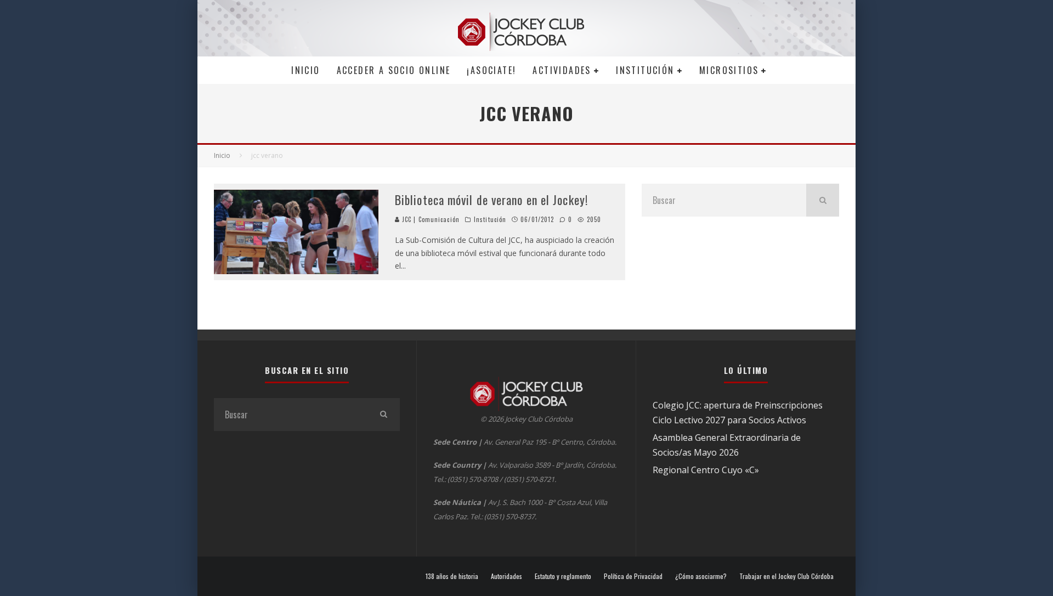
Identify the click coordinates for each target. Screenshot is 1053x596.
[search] (822, 200)
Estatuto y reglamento (563, 576)
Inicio (305, 70)
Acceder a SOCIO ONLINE (394, 70)
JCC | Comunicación (430, 219)
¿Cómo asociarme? (701, 576)
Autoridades (506, 576)
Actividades (562, 70)
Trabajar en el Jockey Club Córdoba (786, 576)
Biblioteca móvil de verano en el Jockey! (491, 199)
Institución (645, 70)
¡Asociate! (491, 70)
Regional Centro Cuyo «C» (706, 470)
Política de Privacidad (633, 576)
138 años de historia (452, 576)
